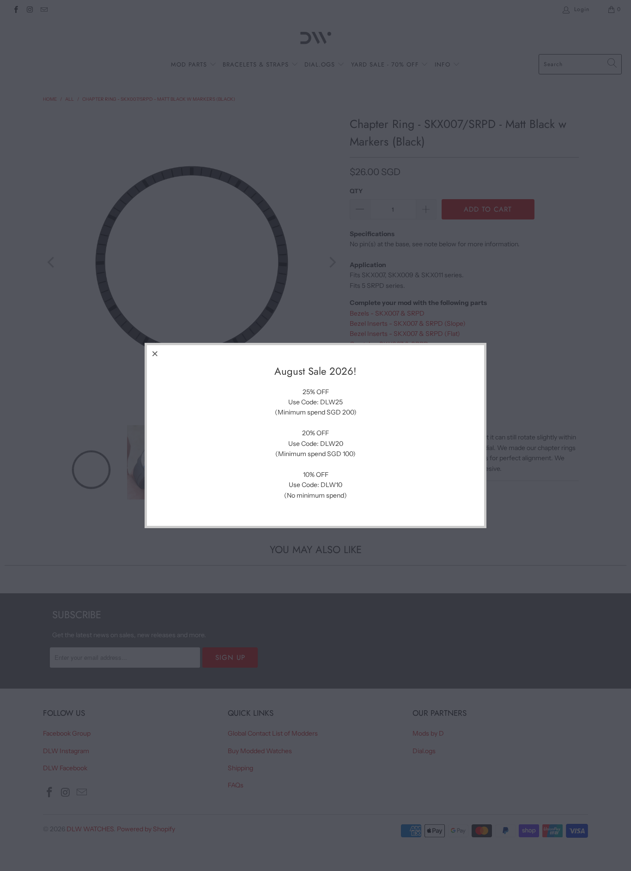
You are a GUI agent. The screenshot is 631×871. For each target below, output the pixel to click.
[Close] (155, 353)
